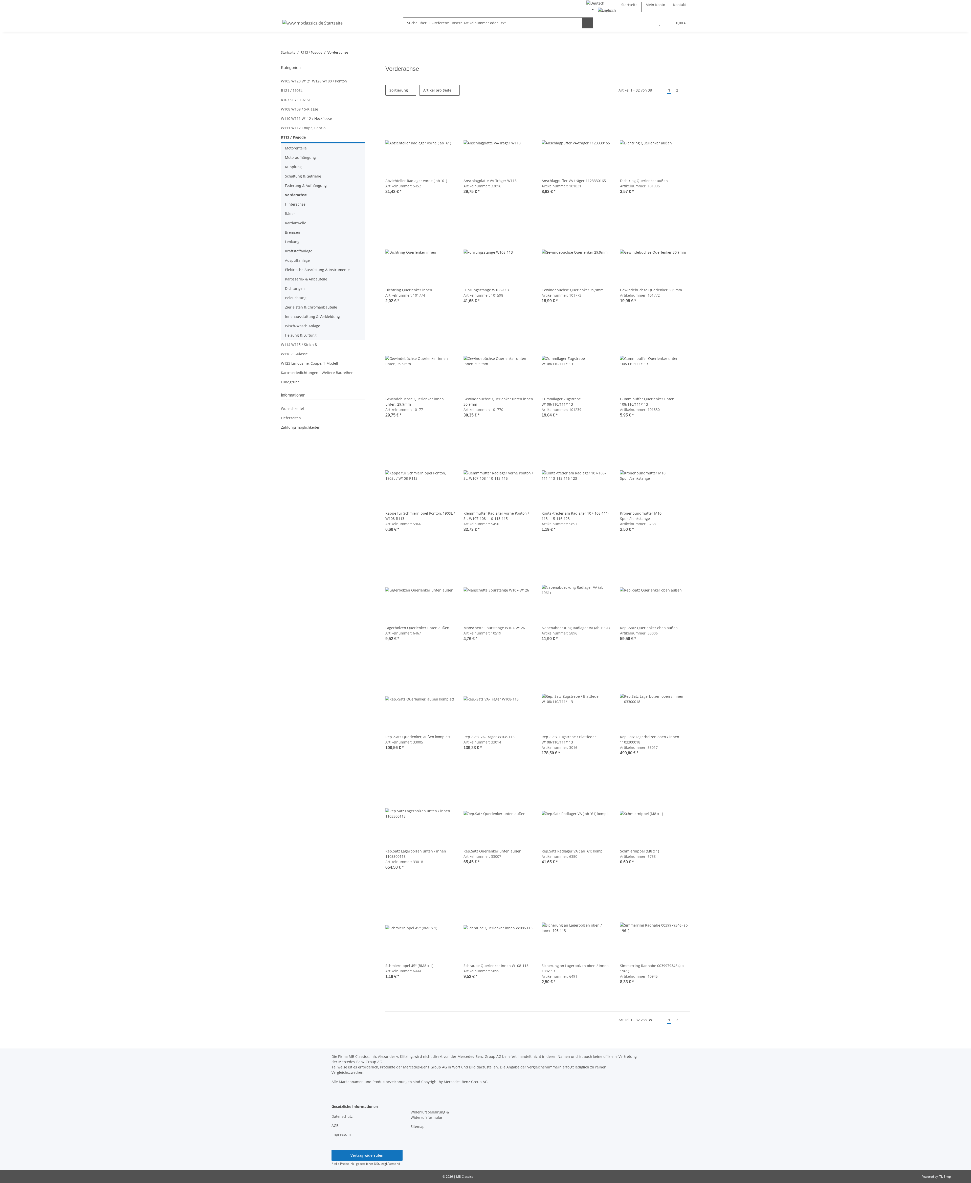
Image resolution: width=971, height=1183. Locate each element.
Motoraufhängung (300, 157)
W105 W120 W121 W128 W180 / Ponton (314, 81)
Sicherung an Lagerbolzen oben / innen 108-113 (575, 968)
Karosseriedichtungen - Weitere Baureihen (317, 372)
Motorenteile (296, 148)
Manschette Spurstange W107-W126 (494, 627)
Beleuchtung (295, 297)
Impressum (341, 1134)
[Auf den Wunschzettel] (446, 116)
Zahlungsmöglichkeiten (300, 427)
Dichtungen (295, 288)
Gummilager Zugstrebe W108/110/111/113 (561, 402)
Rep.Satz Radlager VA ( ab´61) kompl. (573, 851)
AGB (335, 1125)
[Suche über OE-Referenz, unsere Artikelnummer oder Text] (587, 22)
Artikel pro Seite (437, 90)
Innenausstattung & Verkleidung (312, 316)
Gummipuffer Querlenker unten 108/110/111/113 (647, 402)
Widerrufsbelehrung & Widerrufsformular (430, 1115)
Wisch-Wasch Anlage (302, 325)
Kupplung (293, 166)
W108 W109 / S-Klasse (299, 109)
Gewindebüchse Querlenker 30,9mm (651, 290)
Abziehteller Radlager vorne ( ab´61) (416, 180)
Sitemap (418, 1126)
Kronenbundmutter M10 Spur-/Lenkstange (640, 516)
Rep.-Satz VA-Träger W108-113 (489, 736)
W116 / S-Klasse (294, 354)
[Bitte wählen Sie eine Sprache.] (595, 2)
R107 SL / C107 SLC (297, 99)
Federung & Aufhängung (306, 185)
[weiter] (685, 90)
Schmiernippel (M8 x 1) (639, 851)
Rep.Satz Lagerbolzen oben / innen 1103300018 (649, 739)
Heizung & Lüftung (301, 335)
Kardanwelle (295, 223)
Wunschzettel (292, 408)
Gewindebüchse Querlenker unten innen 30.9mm (498, 402)
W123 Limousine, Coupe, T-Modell (309, 363)
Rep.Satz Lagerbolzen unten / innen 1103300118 (415, 854)
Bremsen (292, 232)
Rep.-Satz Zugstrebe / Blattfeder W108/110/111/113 (569, 739)
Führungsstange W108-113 (486, 290)
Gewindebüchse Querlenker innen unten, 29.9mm (414, 402)
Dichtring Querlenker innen (408, 290)
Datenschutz (342, 1116)
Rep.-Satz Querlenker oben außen (649, 627)
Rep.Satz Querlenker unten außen (492, 851)
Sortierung (398, 90)
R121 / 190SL (291, 90)
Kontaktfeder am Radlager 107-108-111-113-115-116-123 (575, 516)
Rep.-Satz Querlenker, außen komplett (417, 736)
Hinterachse (295, 204)
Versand (394, 1164)
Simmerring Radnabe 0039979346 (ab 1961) (652, 968)
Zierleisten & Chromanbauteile (311, 307)
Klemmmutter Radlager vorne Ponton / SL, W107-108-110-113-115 (496, 516)
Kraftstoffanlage (298, 251)
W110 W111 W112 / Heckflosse (306, 118)
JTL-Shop (945, 1176)
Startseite (629, 4)
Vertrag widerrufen (366, 1155)
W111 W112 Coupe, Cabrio (303, 127)
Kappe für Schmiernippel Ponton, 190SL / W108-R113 (420, 516)
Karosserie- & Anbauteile (306, 279)
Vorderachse (296, 194)
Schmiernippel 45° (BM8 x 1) (409, 965)
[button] (649, 23)
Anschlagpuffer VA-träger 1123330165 (574, 180)
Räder (290, 213)
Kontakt (679, 4)
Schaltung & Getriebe (303, 176)
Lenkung (292, 241)
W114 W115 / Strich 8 (299, 344)
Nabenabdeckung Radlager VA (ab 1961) (576, 627)
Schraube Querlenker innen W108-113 (496, 965)
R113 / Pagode (293, 137)
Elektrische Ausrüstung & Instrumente (317, 269)
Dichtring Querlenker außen (644, 180)
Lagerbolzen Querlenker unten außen (417, 627)
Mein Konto (655, 4)
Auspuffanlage (297, 260)
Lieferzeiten (291, 417)
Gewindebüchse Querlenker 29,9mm (573, 290)
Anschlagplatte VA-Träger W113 (490, 180)
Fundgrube (290, 382)
